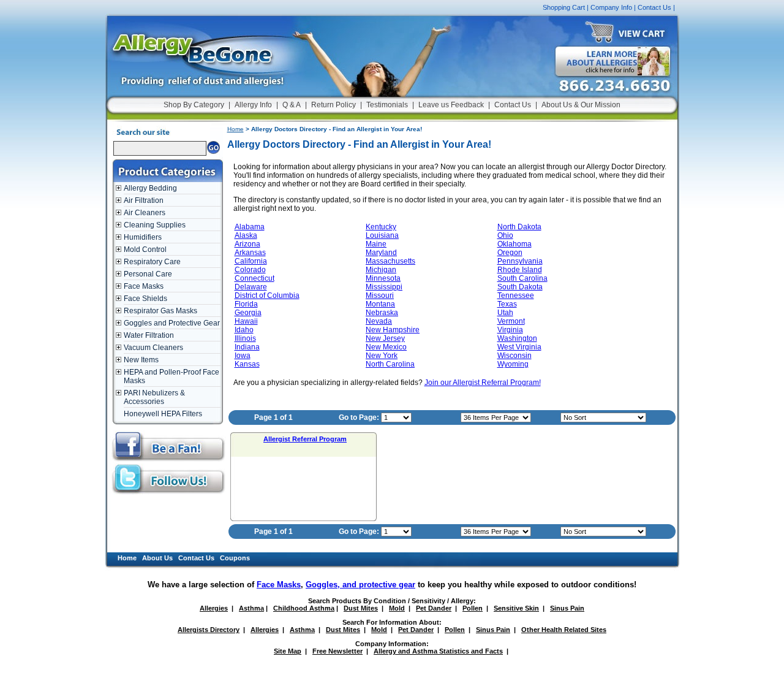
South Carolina (522, 278)
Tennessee (515, 295)
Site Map (287, 651)
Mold (397, 608)
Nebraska (382, 312)
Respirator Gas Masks (160, 311)
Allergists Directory (208, 629)
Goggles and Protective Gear (172, 323)
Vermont (511, 321)
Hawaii (246, 321)
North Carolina (390, 364)
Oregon (509, 252)
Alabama (250, 227)
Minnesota (383, 278)
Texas (507, 304)
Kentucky (381, 227)
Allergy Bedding (150, 188)
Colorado (250, 269)
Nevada (379, 321)
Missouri (380, 295)
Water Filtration (149, 335)
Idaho (244, 330)
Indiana (247, 347)
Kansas (247, 364)
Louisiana (382, 235)
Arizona (247, 244)
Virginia (510, 330)
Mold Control (145, 249)
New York (382, 355)
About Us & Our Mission (580, 105)
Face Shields (145, 298)
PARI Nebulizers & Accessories (154, 397)
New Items (141, 360)
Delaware (251, 287)
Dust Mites (361, 608)
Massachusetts (390, 261)
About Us (157, 558)
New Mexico (386, 347)
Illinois (245, 338)
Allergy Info (253, 105)
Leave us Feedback (451, 105)
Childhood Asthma (303, 608)
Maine (376, 244)
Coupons (235, 558)
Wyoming (513, 364)
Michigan (381, 269)
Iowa (243, 355)
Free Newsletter (337, 651)
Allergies (214, 608)
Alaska (246, 235)
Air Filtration (144, 200)
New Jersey (385, 338)
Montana (380, 304)
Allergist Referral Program (305, 439)
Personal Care (148, 274)
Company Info (611, 7)
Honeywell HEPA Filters (163, 414)
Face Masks (144, 286)
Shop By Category (194, 105)
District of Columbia (267, 295)
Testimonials (387, 105)
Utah (505, 312)
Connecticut (254, 278)
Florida (246, 304)
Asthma (251, 608)
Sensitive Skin (516, 608)
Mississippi (384, 287)
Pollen (472, 608)
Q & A (291, 105)
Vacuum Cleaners (153, 347)
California (251, 261)
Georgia (248, 312)
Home (235, 129)
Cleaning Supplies (155, 225)
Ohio (505, 235)
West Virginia (519, 347)
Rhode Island (519, 269)
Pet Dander (433, 608)
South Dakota (520, 287)
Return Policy (333, 105)
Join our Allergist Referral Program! (482, 382)
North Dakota (519, 227)
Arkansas (250, 252)
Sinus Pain (567, 608)
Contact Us (654, 7)
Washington (517, 338)
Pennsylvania (520, 261)
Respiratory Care (152, 261)
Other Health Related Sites (563, 629)
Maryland (381, 252)
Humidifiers (143, 237)
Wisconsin (514, 355)
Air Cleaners (144, 212)
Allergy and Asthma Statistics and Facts (438, 651)
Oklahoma (514, 244)
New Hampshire (393, 330)
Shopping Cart (564, 7)
